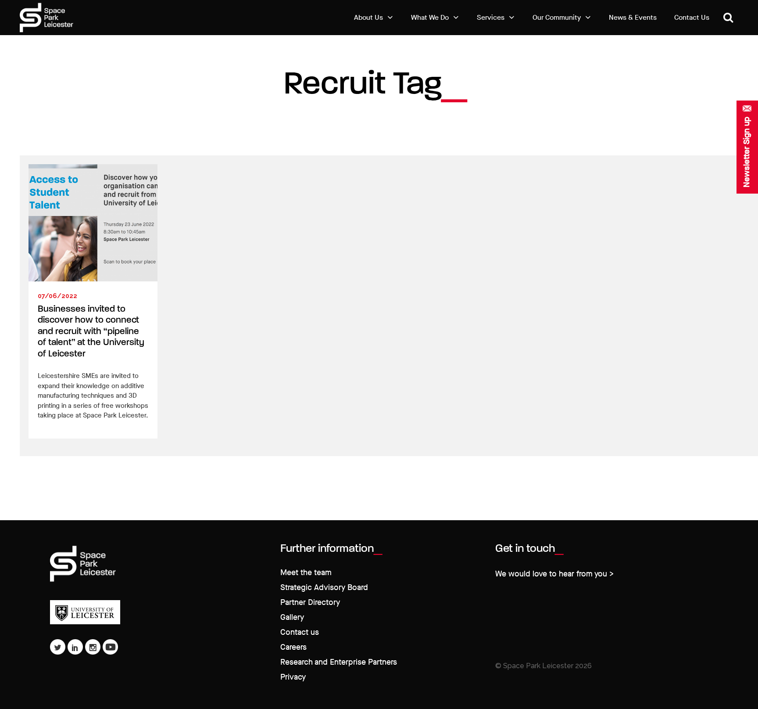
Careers (293, 647)
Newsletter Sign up (746, 152)
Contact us (299, 632)
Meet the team (306, 573)
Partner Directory (310, 602)
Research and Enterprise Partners (338, 662)
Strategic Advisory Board (324, 588)
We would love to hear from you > (554, 574)
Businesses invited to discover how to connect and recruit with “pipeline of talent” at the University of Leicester (91, 332)
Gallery (292, 617)
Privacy (293, 677)
